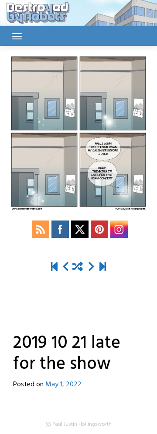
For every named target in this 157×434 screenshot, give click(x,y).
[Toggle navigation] (17, 36)
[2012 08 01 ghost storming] (54, 267)
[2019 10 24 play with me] (91, 267)
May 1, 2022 (63, 384)
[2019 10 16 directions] (65, 267)
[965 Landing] (102, 267)
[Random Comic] (77, 267)
